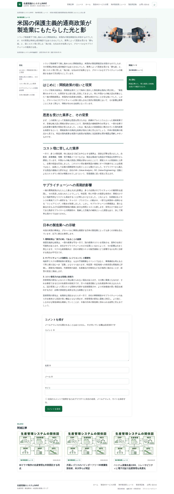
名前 (48, 365)
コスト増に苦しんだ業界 (27, 84)
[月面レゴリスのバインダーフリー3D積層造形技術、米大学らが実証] (87, 443)
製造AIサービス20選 (100, 4)
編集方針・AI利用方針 (134, 489)
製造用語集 (132, 4)
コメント (50, 330)
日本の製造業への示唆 (27, 95)
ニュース (79, 4)
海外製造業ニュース (118, 4)
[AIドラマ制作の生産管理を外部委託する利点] (39, 443)
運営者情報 (121, 489)
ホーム (88, 4)
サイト (48, 388)
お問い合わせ (144, 4)
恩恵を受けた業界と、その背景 (28, 78)
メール (49, 376)
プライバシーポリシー (150, 489)
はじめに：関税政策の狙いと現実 (28, 71)
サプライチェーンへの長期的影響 (28, 89)
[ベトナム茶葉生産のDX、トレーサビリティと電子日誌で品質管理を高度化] (134, 443)
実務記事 (70, 4)
